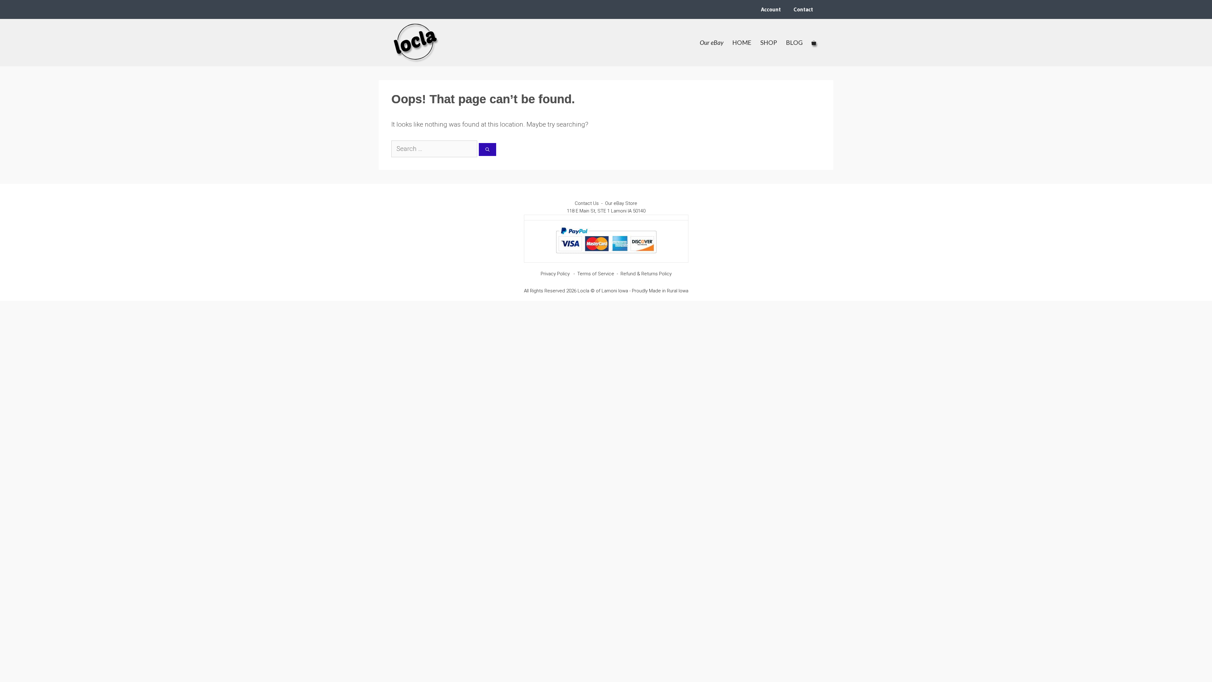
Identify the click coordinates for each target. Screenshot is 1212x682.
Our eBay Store (621, 203)
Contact (803, 9)
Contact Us (587, 203)
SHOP (768, 42)
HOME (742, 42)
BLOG (794, 42)
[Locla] (415, 42)
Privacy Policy (555, 274)
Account (771, 9)
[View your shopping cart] (814, 42)
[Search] (487, 149)
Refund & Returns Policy (646, 274)
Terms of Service (595, 274)
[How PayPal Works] (606, 256)
